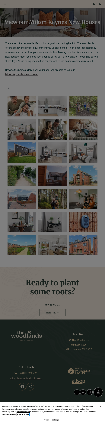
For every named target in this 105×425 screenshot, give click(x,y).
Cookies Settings (51, 420)
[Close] (101, 407)
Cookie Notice (23, 414)
